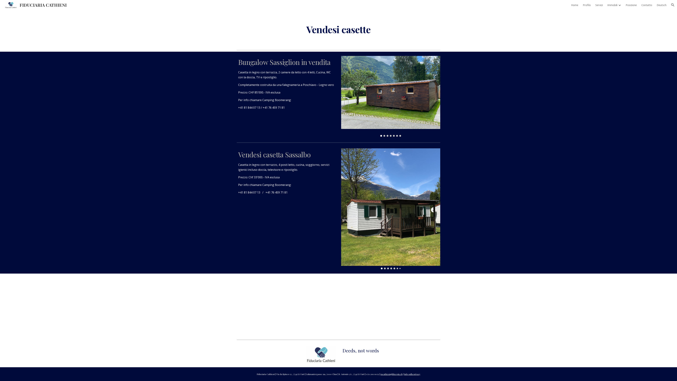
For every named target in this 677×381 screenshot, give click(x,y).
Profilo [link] (587, 5)
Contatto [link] (646, 5)
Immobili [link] (612, 5)
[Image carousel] (390, 96)
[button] (673, 5)
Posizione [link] (631, 5)
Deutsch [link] (661, 5)
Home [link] (574, 5)
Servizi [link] (599, 5)
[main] (338, 29)
